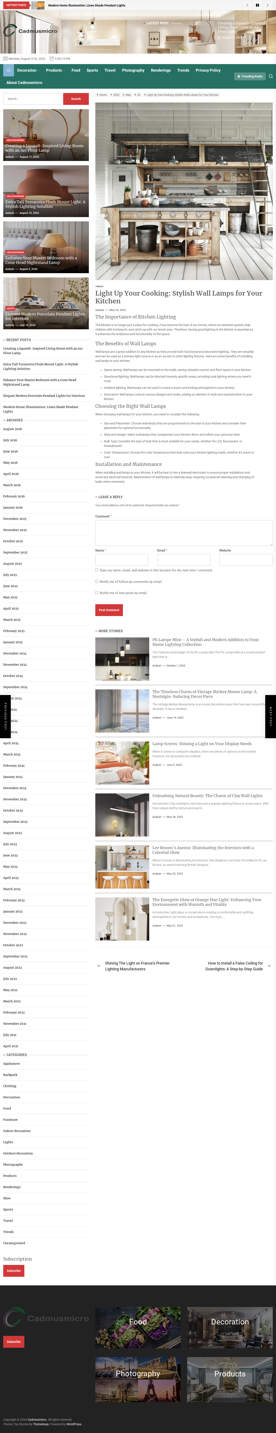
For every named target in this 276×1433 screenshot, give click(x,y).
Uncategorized (14, 1243)
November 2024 (15, 665)
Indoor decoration (17, 1131)
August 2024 (12, 698)
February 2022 (14, 1012)
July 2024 (10, 709)
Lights (8, 1142)
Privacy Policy (208, 70)
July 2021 (9, 1035)
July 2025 (10, 575)
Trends (183, 70)
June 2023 (10, 855)
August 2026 (12, 429)
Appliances (11, 1064)
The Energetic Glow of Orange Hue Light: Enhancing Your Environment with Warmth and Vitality (206, 902)
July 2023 (10, 844)
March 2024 (12, 754)
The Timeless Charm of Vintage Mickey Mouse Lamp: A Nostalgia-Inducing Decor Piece (204, 694)
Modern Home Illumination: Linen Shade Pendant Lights (40, 409)
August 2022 (12, 968)
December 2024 (15, 653)
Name (100, 550)
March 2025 (11, 620)
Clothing (9, 1086)
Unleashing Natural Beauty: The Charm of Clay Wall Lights (207, 795)
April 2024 (11, 743)
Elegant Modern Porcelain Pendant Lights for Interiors (45, 316)
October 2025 (13, 541)
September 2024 (15, 687)
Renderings (161, 70)
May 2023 (10, 867)
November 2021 (14, 1024)
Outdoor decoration (18, 1153)
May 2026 (10, 463)
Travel (110, 70)
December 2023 (14, 788)
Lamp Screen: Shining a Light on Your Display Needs (202, 743)
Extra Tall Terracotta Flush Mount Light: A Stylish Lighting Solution (45, 204)
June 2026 (10, 451)
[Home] (8, 70)
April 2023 (11, 878)
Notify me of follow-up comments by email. (131, 582)
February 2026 (14, 496)
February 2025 (14, 631)
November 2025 (15, 530)
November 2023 (15, 799)
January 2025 (12, 642)
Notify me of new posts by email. (123, 593)
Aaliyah (99, 310)
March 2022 (11, 1001)
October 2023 (13, 810)
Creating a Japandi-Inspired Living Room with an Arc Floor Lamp (241, 27)
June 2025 (10, 586)
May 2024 (10, 732)
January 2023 (12, 911)
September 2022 (15, 956)
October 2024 (13, 676)
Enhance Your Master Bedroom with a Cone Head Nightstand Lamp (41, 260)
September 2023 (15, 822)
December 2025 (14, 519)
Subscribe (14, 1270)
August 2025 (12, 564)
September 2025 (15, 552)
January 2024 (13, 777)
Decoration (26, 70)
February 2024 (14, 766)
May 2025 (10, 597)
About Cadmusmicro (24, 82)
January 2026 (13, 507)
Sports (92, 70)
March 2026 (12, 485)
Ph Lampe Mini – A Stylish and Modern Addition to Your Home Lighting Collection (205, 642)
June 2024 (10, 721)
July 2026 (10, 440)
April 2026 (11, 474)
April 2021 (10, 1046)
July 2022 (10, 979)
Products (54, 70)
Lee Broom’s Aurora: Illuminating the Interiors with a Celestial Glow (203, 850)
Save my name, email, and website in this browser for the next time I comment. (156, 570)
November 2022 (15, 934)
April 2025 (11, 608)
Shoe (7, 1198)
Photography (133, 70)
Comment (103, 516)
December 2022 (14, 923)
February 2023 (14, 900)
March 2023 (11, 889)
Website (225, 550)
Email (162, 550)
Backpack (10, 1075)
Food (76, 70)
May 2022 (10, 990)
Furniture (10, 1120)
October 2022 (13, 945)
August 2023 (12, 833)
